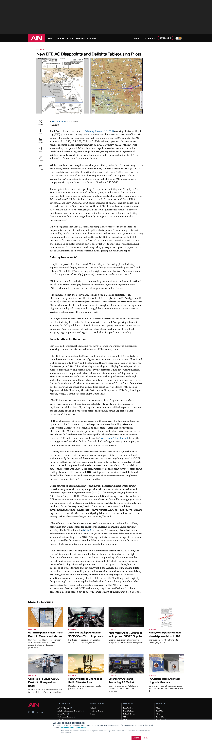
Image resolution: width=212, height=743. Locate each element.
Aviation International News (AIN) (69, 711)
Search (149, 38)
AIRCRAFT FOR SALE (76, 38)
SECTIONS (91, 38)
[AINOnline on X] (37, 712)
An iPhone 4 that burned (114, 438)
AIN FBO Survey (63, 708)
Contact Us (160, 717)
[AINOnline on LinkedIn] (42, 712)
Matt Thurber (58, 121)
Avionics (40, 49)
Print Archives (128, 708)
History (158, 714)
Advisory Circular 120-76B (99, 131)
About (158, 708)
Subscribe (165, 38)
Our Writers (160, 711)
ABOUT (137, 38)
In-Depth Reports (129, 714)
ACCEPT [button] (136, 738)
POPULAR (60, 38)
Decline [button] (146, 738)
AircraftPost (62, 714)
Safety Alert (88, 530)
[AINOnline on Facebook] (29, 712)
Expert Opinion (128, 711)
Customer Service (96, 711)
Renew (92, 714)
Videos (125, 717)
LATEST (50, 38)
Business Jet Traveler (65, 717)
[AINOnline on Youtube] (33, 712)
